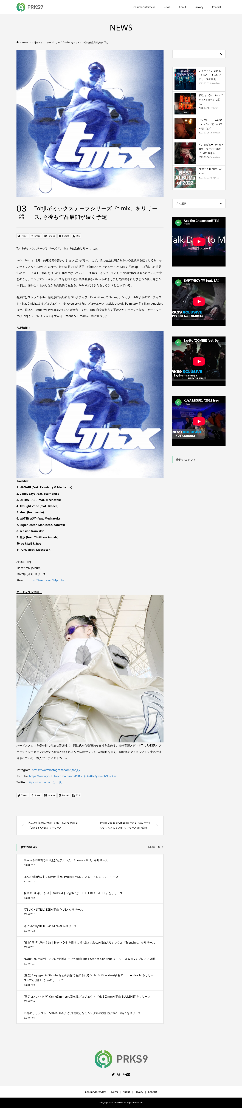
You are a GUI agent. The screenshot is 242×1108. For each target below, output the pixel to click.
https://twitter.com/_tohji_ (44, 782)
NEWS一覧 (154, 846)
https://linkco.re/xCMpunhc (46, 580)
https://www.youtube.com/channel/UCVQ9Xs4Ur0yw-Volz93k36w (73, 776)
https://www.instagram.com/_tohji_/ (56, 770)
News (167, 7)
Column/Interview (144, 7)
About (182, 7)
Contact (216, 7)
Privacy (199, 7)
